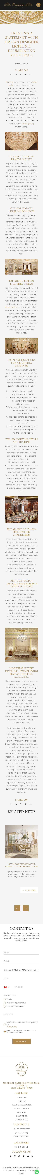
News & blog (21, 1120)
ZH (23, 1147)
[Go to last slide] (17, 908)
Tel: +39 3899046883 (21, 1129)
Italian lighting (28, 123)
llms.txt (21, 1173)
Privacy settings (33, 1170)
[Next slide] (26, 908)
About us (21, 1112)
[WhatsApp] (36, 1171)
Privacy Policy (11, 1027)
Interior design (21, 1109)
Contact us (21, 1116)
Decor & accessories (21, 1105)
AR (27, 1147)
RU (19, 1147)
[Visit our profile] (10, 1156)
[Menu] (38, 5)
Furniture (21, 1097)
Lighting (9, 82)
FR (16, 1147)
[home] (18, 5)
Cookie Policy (21, 1170)
